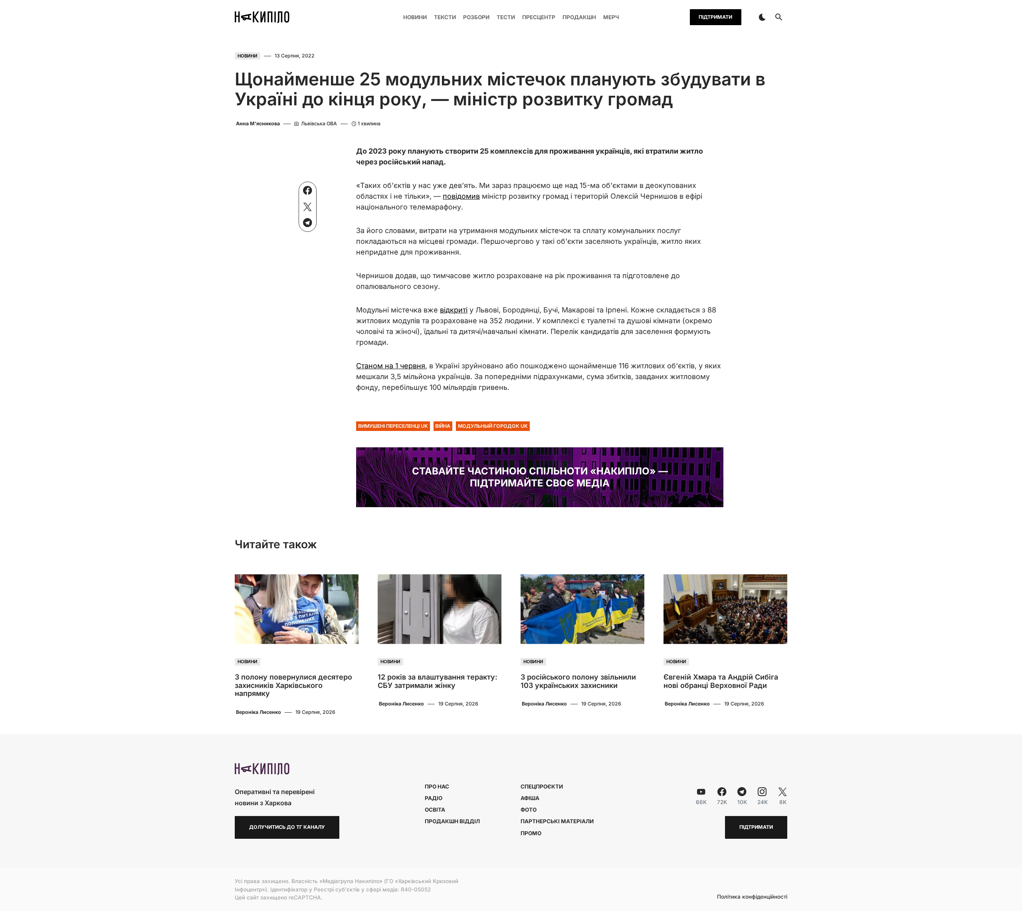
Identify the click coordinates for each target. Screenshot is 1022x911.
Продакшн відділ (452, 821)
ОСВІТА (435, 809)
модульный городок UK (493, 426)
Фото (529, 809)
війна (442, 426)
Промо (531, 833)
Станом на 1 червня (390, 366)
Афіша (530, 798)
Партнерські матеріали (557, 821)
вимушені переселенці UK (393, 426)
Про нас (437, 786)
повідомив (461, 196)
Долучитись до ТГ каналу (287, 827)
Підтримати (715, 17)
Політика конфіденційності (752, 897)
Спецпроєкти (542, 786)
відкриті (453, 310)
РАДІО (433, 798)
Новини (247, 56)
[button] (762, 17)
